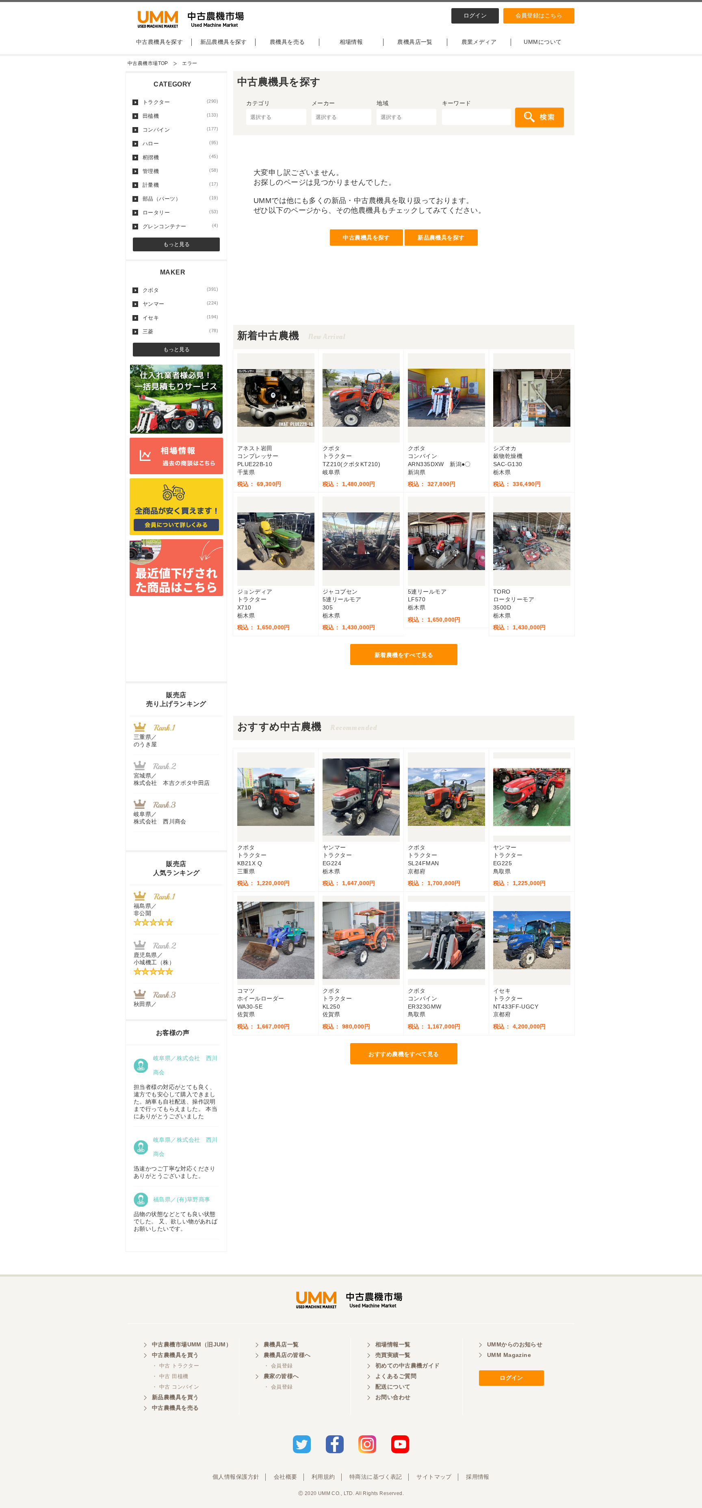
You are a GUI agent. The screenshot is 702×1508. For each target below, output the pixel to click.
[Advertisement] (403, 306)
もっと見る (176, 244)
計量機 (180, 184)
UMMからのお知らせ (514, 1344)
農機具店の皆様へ (287, 1355)
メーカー (323, 103)
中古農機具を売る (175, 1407)
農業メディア (479, 42)
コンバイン (180, 129)
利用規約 (323, 1476)
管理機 (180, 171)
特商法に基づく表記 (375, 1476)
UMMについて (542, 42)
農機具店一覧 (415, 42)
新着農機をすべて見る (404, 655)
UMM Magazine (509, 1355)
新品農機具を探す (223, 42)
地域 (382, 103)
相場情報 (351, 42)
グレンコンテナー (180, 226)
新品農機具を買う (175, 1397)
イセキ (180, 317)
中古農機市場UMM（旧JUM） (192, 1344)
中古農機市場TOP (148, 63)
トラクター (180, 102)
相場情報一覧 (393, 1344)
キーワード (456, 103)
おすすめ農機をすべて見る (403, 1054)
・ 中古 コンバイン (175, 1387)
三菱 (180, 331)
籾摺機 (180, 157)
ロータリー (180, 212)
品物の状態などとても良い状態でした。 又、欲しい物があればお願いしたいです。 (175, 1221)
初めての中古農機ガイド (407, 1365)
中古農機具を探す (159, 42)
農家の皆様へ (281, 1376)
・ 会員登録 (278, 1366)
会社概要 (285, 1476)
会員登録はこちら (539, 15)
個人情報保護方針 (235, 1476)
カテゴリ (258, 103)
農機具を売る (287, 42)
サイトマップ (434, 1476)
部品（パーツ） (180, 198)
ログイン (475, 15)
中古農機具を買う (175, 1355)
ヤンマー (180, 303)
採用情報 (478, 1476)
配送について (393, 1386)
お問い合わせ (393, 1397)
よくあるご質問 (395, 1376)
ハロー (180, 143)
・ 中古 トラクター (175, 1366)
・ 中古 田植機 (170, 1376)
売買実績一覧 (393, 1355)
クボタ (180, 290)
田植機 (180, 115)
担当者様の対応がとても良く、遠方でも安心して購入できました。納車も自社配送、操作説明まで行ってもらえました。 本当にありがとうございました (175, 1101)
